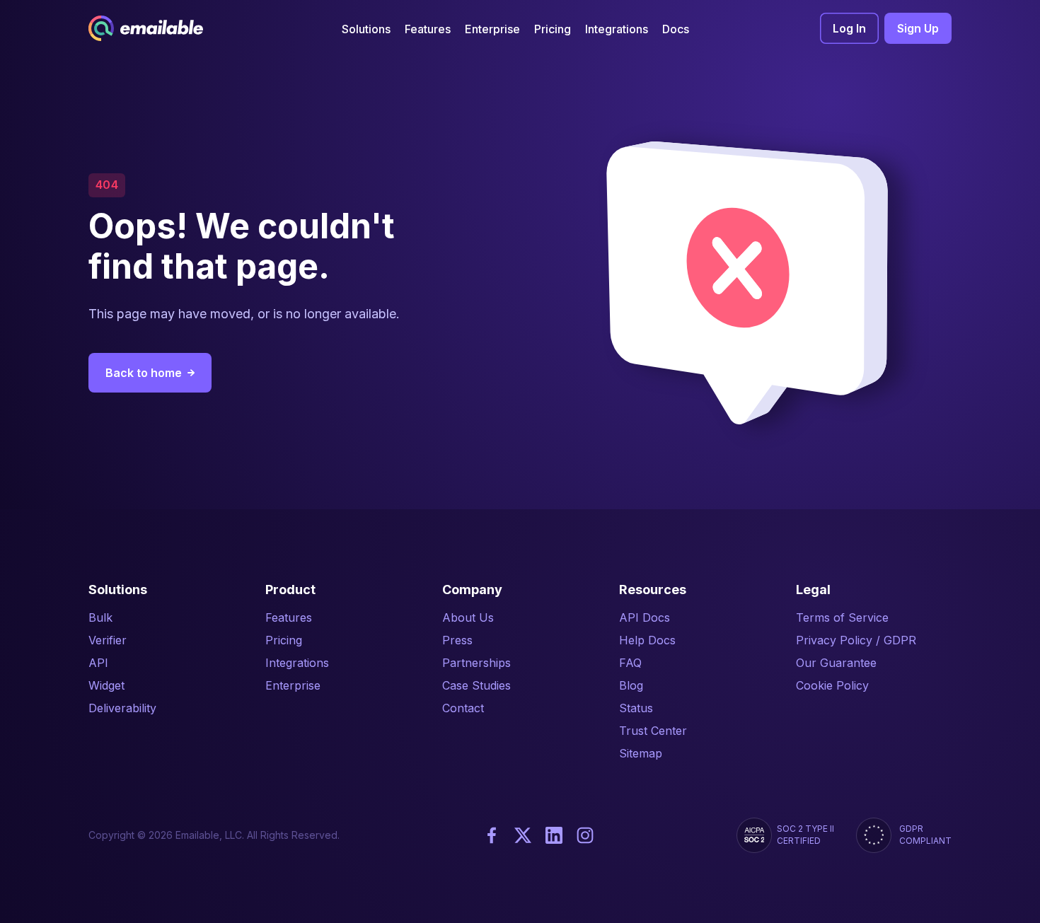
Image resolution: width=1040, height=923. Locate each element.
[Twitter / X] (522, 835)
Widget (106, 685)
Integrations (297, 663)
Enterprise (292, 685)
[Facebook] (491, 835)
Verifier (107, 640)
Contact (463, 708)
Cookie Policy (832, 685)
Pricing (283, 640)
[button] (366, 28)
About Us (468, 617)
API (98, 663)
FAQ (630, 663)
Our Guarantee (836, 663)
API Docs (644, 617)
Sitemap (640, 753)
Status (636, 708)
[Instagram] (585, 835)
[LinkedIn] (553, 835)
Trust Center (653, 731)
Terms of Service (842, 617)
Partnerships (476, 663)
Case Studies (476, 685)
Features (288, 617)
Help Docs (647, 640)
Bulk (100, 617)
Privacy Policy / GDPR (856, 640)
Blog (631, 685)
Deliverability (122, 708)
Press (457, 640)
